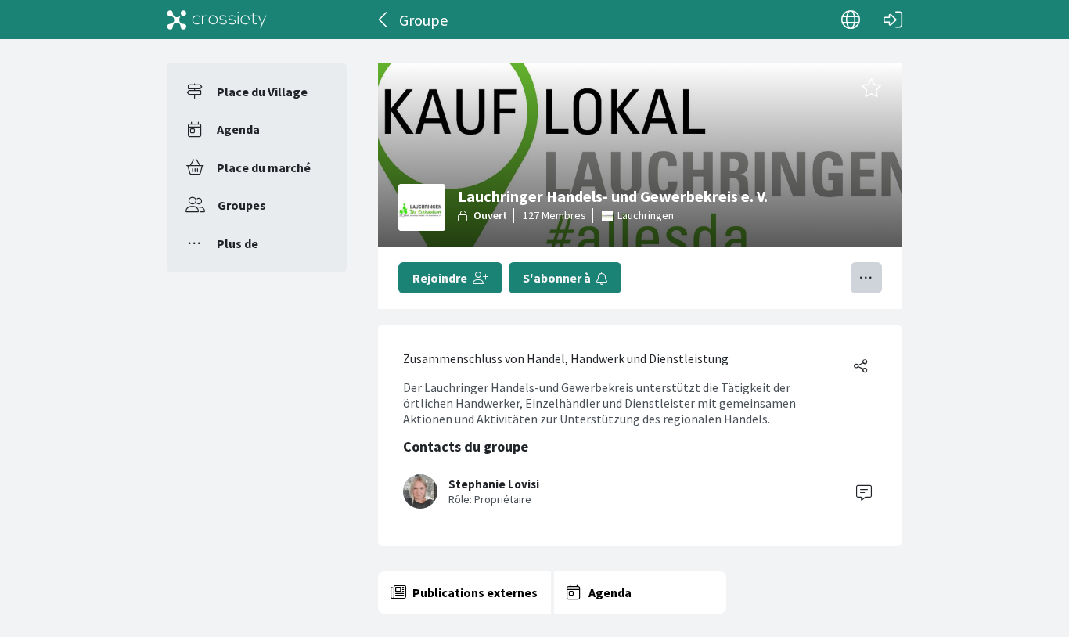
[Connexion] (893, 19)
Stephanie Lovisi (493, 484)
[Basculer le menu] (866, 277)
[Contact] (864, 491)
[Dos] (384, 19)
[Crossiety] (216, 19)
